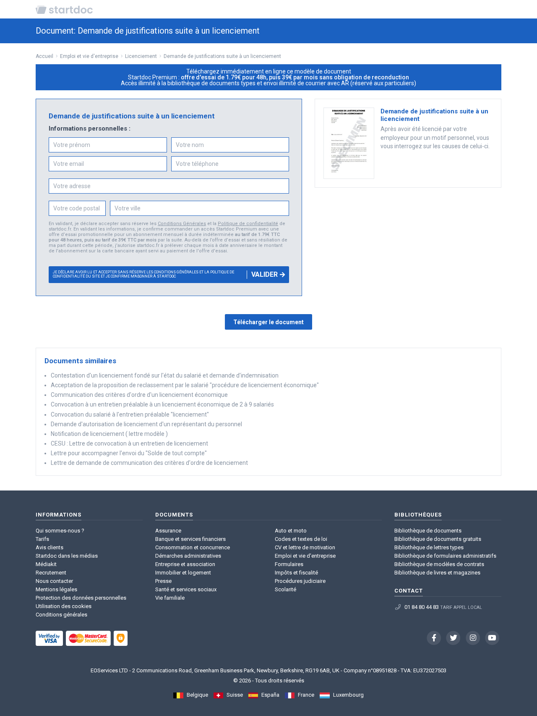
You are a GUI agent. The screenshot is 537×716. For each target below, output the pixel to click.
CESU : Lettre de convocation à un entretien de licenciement (129, 443)
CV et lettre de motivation (305, 547)
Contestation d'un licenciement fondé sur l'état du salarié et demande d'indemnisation (165, 375)
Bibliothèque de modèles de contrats (439, 564)
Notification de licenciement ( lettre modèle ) (109, 433)
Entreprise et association (185, 564)
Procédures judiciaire (300, 581)
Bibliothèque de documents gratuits (437, 539)
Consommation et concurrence (192, 547)
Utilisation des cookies (63, 606)
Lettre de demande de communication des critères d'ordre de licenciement (149, 462)
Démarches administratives (188, 556)
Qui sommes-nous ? (60, 530)
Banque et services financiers (190, 539)
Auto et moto (291, 530)
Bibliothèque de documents (427, 530)
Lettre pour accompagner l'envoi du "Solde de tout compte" (129, 453)
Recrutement (51, 572)
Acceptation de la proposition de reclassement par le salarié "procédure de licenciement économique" (185, 385)
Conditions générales (61, 614)
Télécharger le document (268, 322)
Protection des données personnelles (81, 598)
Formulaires (289, 564)
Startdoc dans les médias (67, 556)
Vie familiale (170, 598)
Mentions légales (56, 589)
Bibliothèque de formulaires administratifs (445, 556)
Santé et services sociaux (185, 589)
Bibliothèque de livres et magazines (437, 572)
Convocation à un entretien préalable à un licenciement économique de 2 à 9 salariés (162, 404)
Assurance (168, 530)
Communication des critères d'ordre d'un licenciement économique (139, 394)
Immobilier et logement (183, 572)
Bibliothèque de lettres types (429, 547)
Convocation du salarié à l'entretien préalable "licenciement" (130, 414)
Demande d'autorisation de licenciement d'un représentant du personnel (146, 424)
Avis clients (49, 547)
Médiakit (46, 564)
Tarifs (42, 539)
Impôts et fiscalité (296, 572)
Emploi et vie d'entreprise (305, 556)
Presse (163, 581)
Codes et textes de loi (301, 539)
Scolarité (285, 589)
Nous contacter (54, 581)
